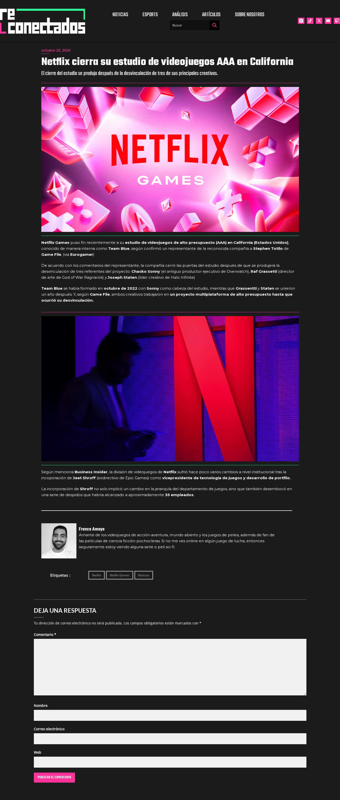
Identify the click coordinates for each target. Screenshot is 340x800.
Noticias (120, 15)
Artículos (211, 15)
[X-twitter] (319, 21)
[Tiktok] (310, 21)
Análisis (180, 15)
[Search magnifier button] (215, 25)
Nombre (41, 705)
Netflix (96, 575)
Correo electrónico (49, 729)
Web (37, 752)
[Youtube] (328, 21)
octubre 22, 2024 (56, 50)
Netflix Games (119, 575)
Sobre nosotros (249, 15)
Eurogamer (81, 254)
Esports (150, 15)
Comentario (45, 634)
